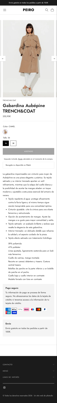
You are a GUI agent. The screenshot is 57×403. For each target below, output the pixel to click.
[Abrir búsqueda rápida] (47, 10)
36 (6, 143)
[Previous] (3, 58)
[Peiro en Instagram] (4, 387)
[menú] (5, 10)
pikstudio (49, 395)
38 (13, 143)
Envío (20, 159)
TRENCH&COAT (9, 100)
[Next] (54, 58)
